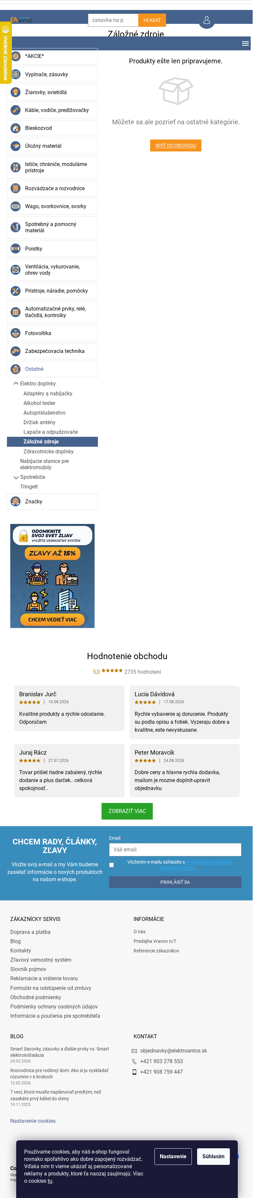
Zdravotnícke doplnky (46, 451)
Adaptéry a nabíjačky (45, 393)
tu (47, 1181)
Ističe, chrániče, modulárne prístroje (53, 167)
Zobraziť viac (124, 811)
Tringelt (26, 487)
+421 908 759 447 (159, 1072)
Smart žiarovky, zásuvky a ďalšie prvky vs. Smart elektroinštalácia (57, 1052)
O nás (137, 931)
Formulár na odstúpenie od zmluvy (48, 988)
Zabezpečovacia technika (52, 351)
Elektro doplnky (35, 383)
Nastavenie (170, 1156)
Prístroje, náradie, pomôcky (53, 291)
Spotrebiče (30, 477)
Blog (13, 941)
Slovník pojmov (26, 969)
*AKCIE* (31, 56)
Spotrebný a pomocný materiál (48, 227)
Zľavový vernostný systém (38, 960)
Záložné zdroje (38, 441)
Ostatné (31, 369)
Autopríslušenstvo (42, 413)
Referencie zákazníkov (154, 950)
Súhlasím (211, 1156)
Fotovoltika (35, 333)
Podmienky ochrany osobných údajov (51, 1006)
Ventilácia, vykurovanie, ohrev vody (49, 269)
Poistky (31, 249)
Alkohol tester (37, 403)
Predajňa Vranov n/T (152, 941)
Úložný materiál (40, 146)
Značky (31, 501)
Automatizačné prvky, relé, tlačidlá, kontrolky (52, 312)
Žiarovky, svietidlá (43, 92)
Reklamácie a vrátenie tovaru (41, 978)
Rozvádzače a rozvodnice (52, 188)
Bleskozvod (35, 128)
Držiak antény (37, 422)
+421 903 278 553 (159, 1061)
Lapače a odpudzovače (48, 432)
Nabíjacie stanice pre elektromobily (42, 464)
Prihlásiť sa (172, 882)
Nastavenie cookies (30, 1121)
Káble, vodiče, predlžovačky (54, 110)
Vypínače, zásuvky (43, 74)
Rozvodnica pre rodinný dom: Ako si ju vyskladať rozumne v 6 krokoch (57, 1073)
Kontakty (18, 950)
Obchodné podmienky (33, 997)
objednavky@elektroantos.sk (171, 1051)
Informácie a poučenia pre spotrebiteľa (53, 1016)
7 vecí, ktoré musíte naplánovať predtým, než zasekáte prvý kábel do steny (53, 1095)
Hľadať (149, 20)
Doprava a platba (28, 932)
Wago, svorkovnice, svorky (53, 206)
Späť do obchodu (173, 145)
